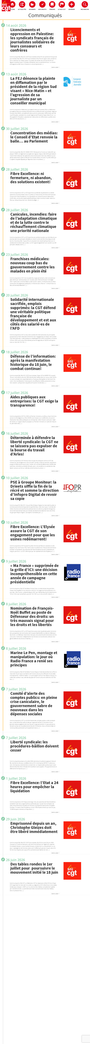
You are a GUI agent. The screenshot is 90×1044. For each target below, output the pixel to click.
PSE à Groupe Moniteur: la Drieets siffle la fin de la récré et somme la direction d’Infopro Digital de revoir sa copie (34, 490)
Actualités (22, 9)
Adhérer (71, 9)
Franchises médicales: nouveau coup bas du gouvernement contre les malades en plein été (32, 265)
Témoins (52, 9)
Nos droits (42, 9)
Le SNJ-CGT (62, 9)
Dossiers (32, 9)
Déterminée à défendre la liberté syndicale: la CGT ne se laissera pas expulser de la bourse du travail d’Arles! (34, 446)
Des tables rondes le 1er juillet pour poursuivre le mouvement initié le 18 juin (34, 868)
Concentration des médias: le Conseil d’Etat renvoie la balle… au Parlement (34, 137)
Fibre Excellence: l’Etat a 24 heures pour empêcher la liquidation (34, 787)
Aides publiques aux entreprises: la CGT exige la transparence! (34, 401)
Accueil (12, 9)
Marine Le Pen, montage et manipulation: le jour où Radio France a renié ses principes (33, 659)
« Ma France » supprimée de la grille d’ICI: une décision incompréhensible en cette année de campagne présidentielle (34, 574)
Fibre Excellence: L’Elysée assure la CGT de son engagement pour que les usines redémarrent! (32, 533)
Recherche (85, 9)
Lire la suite (54, 67)
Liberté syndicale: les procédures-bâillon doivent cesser (34, 746)
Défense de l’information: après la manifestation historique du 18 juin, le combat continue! (33, 362)
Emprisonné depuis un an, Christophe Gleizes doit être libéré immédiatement (34, 827)
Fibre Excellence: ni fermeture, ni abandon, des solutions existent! (31, 178)
